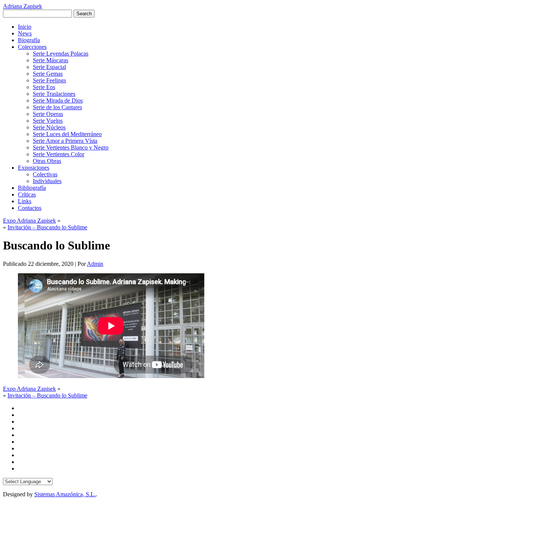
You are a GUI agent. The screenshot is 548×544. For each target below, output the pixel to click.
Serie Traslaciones (54, 94)
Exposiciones (33, 167)
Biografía (29, 40)
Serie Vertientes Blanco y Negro (70, 147)
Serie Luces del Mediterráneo (67, 134)
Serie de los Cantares (57, 107)
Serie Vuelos (48, 120)
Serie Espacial (49, 67)
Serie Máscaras (50, 60)
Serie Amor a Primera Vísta (65, 141)
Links (24, 201)
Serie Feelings (49, 80)
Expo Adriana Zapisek (29, 220)
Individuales (47, 181)
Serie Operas (48, 114)
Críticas (27, 194)
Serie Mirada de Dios (58, 100)
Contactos (29, 208)
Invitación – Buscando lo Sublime (47, 227)
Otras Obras (47, 161)
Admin (95, 264)
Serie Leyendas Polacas (60, 53)
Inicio (24, 26)
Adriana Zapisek (22, 6)
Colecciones (32, 47)
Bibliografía (32, 188)
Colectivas (45, 174)
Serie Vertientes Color (58, 154)
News (25, 33)
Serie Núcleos (49, 127)
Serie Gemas (48, 73)
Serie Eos (44, 87)
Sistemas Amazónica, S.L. (65, 494)
